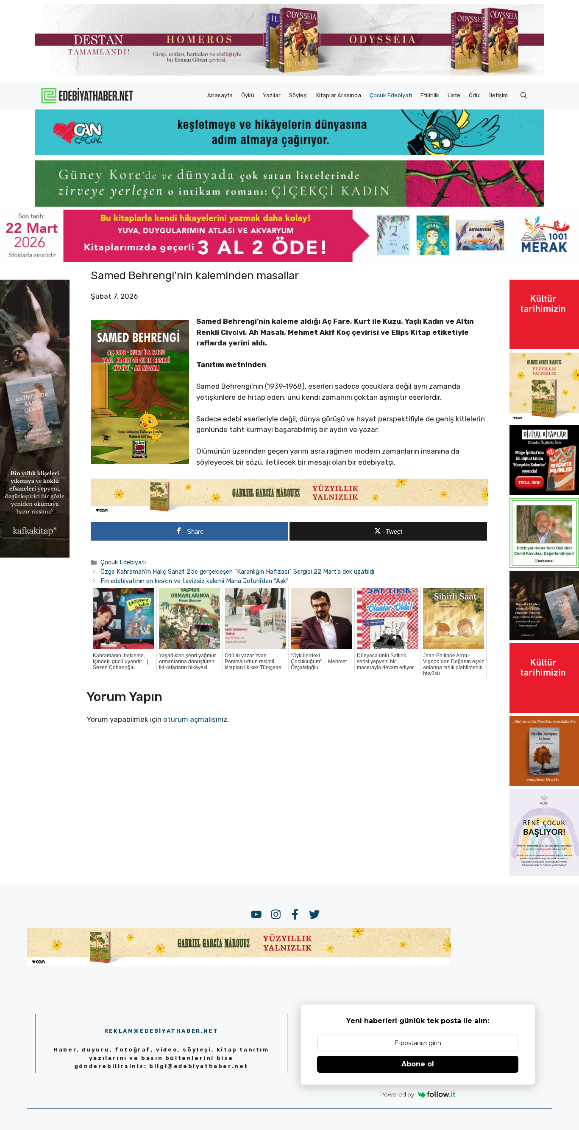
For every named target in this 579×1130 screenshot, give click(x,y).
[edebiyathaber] (289, 204)
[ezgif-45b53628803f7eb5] (289, 153)
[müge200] (544, 492)
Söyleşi (298, 95)
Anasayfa (220, 95)
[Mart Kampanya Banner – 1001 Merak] (289, 259)
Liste (454, 95)
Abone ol (417, 1064)
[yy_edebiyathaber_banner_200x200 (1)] (544, 419)
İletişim (498, 95)
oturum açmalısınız (195, 719)
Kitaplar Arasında (338, 95)
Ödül (475, 95)
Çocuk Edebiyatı (391, 95)
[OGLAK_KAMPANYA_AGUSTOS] (544, 346)
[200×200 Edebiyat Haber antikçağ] (544, 638)
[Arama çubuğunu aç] (523, 95)
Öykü (247, 95)
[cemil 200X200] (544, 565)
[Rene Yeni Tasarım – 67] (544, 873)
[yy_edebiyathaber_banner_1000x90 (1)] (289, 512)
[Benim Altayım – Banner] (544, 783)
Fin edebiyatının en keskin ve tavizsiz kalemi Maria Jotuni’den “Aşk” (194, 581)
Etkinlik (429, 95)
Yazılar (272, 95)
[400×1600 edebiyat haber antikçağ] (35, 555)
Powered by (397, 1094)
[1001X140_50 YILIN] (289, 73)
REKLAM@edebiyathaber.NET (161, 1031)
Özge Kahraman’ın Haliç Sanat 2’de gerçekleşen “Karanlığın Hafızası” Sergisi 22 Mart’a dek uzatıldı (237, 571)
